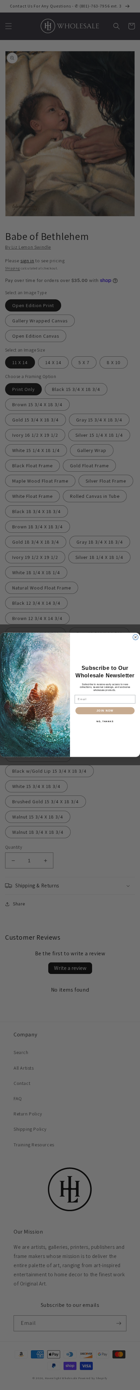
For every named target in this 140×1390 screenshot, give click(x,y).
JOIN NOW (105, 710)
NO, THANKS (105, 721)
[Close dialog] (135, 637)
